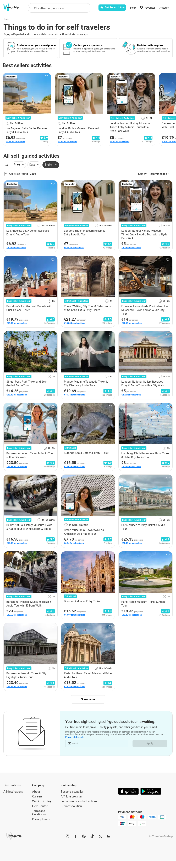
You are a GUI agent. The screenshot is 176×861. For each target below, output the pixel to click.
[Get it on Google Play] (150, 791)
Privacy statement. (74, 737)
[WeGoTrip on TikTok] (92, 836)
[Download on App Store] (128, 791)
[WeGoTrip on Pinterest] (84, 836)
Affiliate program (71, 796)
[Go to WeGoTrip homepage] (13, 7)
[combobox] (60, 8)
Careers (37, 796)
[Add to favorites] (47, 77)
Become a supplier (72, 791)
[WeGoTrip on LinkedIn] (108, 836)
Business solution (71, 806)
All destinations (13, 791)
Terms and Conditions (39, 812)
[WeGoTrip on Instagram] (67, 836)
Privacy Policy (41, 819)
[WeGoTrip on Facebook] (75, 836)
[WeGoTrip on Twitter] (100, 836)
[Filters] (6, 164)
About (36, 791)
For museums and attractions (79, 801)
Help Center (40, 806)
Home (6, 19)
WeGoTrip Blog (41, 801)
